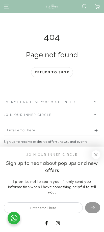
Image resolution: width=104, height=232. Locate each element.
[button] (84, 6)
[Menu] (6, 6)
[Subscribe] (97, 130)
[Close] (95, 154)
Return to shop (52, 72)
